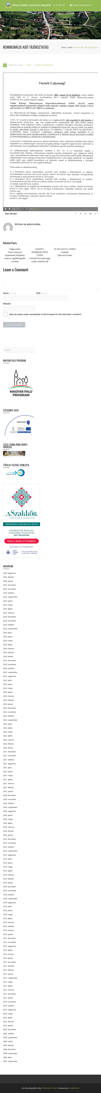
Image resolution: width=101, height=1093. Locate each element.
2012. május (8, 982)
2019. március (8, 875)
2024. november (9, 621)
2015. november (9, 942)
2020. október (8, 803)
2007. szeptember (10, 1061)
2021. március (8, 783)
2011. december (9, 994)
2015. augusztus (9, 946)
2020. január (8, 835)
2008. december (9, 1049)
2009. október (8, 1033)
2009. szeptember (10, 1037)
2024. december (9, 617)
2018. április (7, 918)
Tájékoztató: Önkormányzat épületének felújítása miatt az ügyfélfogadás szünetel (14, 255)
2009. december (9, 1029)
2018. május (8, 914)
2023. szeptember (10, 672)
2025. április (7, 609)
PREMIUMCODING (48, 1088)
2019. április (7, 871)
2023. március (8, 696)
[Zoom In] (27, 209)
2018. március (8, 922)
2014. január (8, 958)
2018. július (7, 906)
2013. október (8, 966)
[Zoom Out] (23, 209)
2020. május (8, 819)
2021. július (7, 767)
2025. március (8, 613)
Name (9, 293)
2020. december (9, 795)
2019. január (8, 882)
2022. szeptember (10, 720)
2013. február (8, 970)
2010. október (8, 1006)
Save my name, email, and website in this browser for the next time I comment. (45, 314)
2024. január (8, 656)
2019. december (9, 839)
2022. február (8, 744)
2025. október (8, 593)
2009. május (8, 1041)
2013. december (9, 962)
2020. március (8, 827)
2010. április (7, 1017)
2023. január (8, 704)
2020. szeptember (10, 807)
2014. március (8, 954)
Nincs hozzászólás (44, 65)
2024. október (8, 625)
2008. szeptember (10, 1053)
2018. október (8, 894)
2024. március (8, 648)
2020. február (8, 831)
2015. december (9, 938)
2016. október (8, 926)
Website (7, 303)
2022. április (7, 736)
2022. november (9, 712)
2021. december (9, 751)
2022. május (8, 732)
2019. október (8, 847)
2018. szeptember (10, 898)
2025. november (9, 589)
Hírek (70, 47)
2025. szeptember (10, 597)
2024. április (7, 644)
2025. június (8, 601)
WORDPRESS (74, 1088)
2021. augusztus (9, 763)
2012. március (8, 990)
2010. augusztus (9, 1009)
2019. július (7, 859)
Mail (41, 293)
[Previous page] (5, 209)
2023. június (8, 684)
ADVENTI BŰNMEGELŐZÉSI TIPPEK (40, 252)
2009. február (8, 1045)
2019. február (8, 879)
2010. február (8, 1021)
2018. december (9, 886)
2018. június (8, 910)
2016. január (8, 934)
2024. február (8, 652)
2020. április (7, 823)
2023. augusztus (9, 676)
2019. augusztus (9, 855)
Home (63, 47)
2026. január (8, 581)
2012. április (7, 986)
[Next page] (9, 209)
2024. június (8, 636)
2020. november (9, 799)
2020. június (8, 815)
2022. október (8, 716)
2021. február (8, 787)
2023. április (7, 692)
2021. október (8, 759)
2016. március (8, 930)
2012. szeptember (10, 978)
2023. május (8, 688)
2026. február (8, 577)
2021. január (8, 791)
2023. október (8, 668)
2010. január (8, 1025)
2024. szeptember (10, 628)
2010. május (8, 1014)
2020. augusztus (9, 811)
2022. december (9, 708)
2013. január (8, 974)
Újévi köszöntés (64, 255)
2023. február (8, 700)
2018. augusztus (9, 902)
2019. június (8, 863)
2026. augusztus (9, 573)
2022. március (8, 740)
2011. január (8, 998)
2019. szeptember (10, 851)
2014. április (7, 950)
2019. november (9, 843)
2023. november (9, 664)
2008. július (7, 1057)
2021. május (8, 775)
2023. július (7, 680)
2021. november (9, 755)
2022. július (7, 724)
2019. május (8, 867)
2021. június (8, 771)
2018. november (9, 890)
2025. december (9, 585)
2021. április (7, 779)
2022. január (8, 748)
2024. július (7, 632)
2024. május (8, 640)
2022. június (8, 728)
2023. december (9, 660)
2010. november (9, 1002)
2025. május (8, 605)
